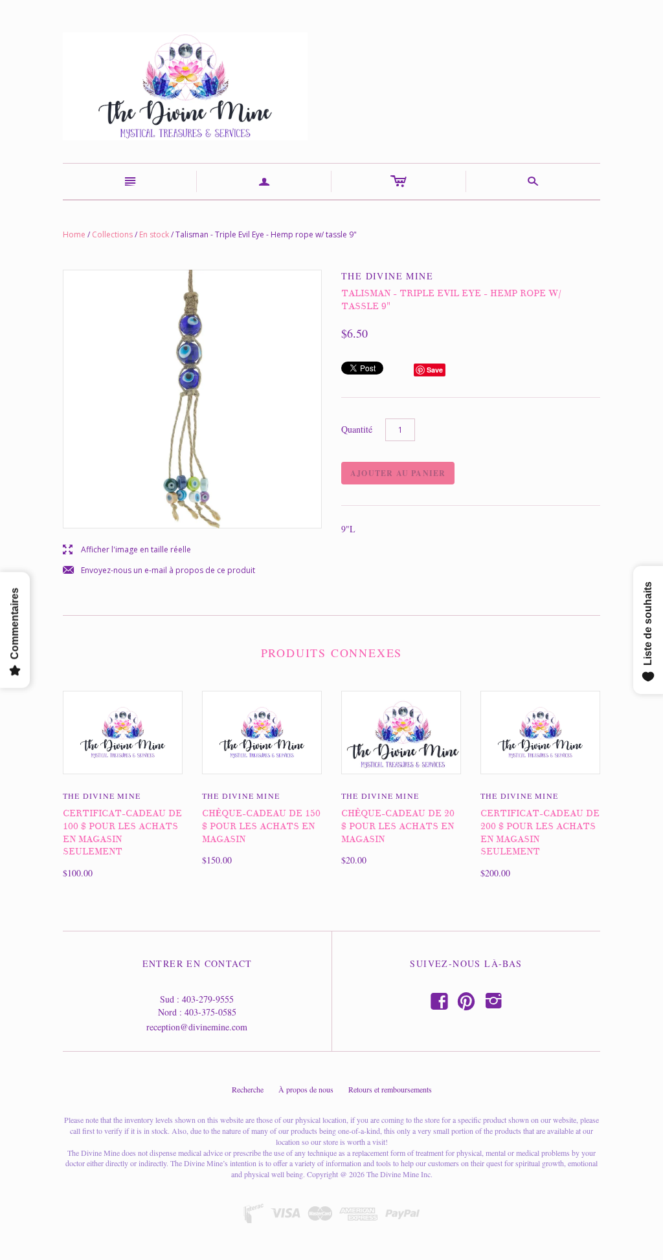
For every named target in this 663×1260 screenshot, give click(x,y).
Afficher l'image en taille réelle (127, 550)
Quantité (356, 429)
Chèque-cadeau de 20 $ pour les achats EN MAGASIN (398, 826)
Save (435, 370)
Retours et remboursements (390, 1089)
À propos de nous (305, 1089)
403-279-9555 (208, 999)
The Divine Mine (101, 795)
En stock (154, 234)
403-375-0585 (210, 1012)
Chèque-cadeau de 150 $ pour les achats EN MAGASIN (261, 826)
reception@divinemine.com (196, 1027)
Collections (112, 234)
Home (74, 234)
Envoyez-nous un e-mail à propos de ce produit (159, 570)
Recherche (248, 1089)
